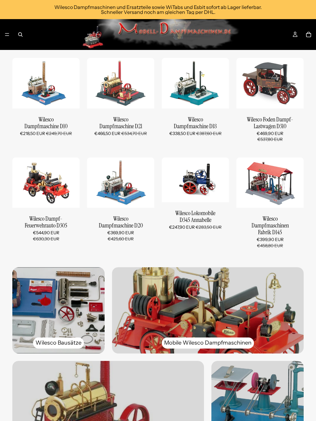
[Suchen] (20, 34)
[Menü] (7, 34)
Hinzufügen (75, 98)
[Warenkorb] (308, 34)
